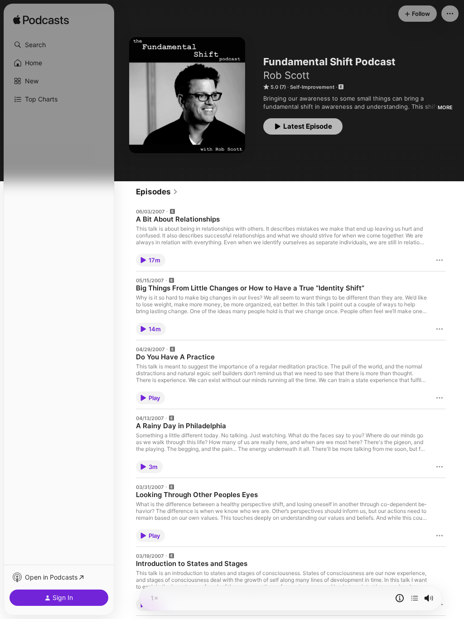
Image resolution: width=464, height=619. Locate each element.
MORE (445, 107)
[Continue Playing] (414, 598)
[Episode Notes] (399, 598)
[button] (59, 45)
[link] (157, 192)
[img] (41, 20)
